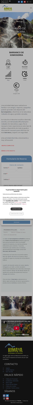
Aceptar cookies (16, 209)
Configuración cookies (16, 213)
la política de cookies (12, 200)
